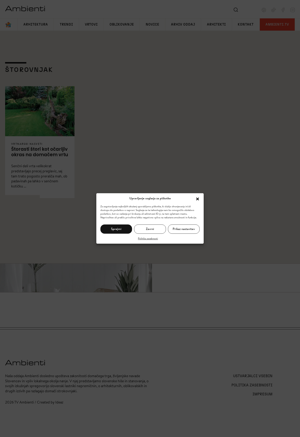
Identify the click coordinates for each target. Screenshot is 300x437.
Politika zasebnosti (148, 238)
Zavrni (150, 229)
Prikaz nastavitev (184, 229)
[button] (198, 198)
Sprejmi (116, 229)
